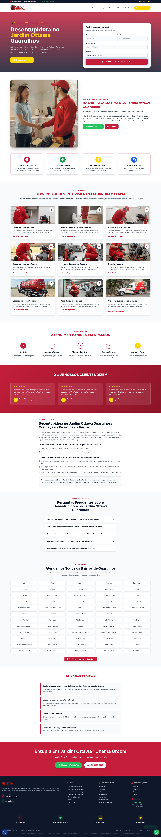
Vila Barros (80, 601)
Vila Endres (137, 620)
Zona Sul (135, 786)
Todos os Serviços (74, 797)
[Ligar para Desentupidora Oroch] (4, 832)
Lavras (137, 595)
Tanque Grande (80, 651)
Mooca (102, 789)
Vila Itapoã (137, 638)
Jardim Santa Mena (109, 608)
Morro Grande (52, 651)
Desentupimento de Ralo (75, 794)
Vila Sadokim (52, 645)
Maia (52, 583)
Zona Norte (136, 789)
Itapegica (24, 595)
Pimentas (109, 583)
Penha (102, 792)
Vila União (80, 645)
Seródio (80, 626)
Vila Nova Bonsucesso (24, 645)
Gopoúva (137, 589)
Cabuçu (24, 601)
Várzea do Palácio (108, 651)
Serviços (102, 8)
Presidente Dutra (109, 595)
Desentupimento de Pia (75, 786)
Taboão (80, 589)
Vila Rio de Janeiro (80, 595)
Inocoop (80, 608)
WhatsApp (112, 482)
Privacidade (148, 830)
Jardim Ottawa (137, 651)
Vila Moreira (109, 601)
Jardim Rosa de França (80, 632)
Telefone (120, 35)
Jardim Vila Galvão (137, 608)
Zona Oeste (136, 792)
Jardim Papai (52, 632)
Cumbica (52, 589)
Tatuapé (103, 786)
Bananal (109, 614)
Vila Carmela (80, 638)
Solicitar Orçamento (107, 802)
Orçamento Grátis (23, 60)
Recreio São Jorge (24, 626)
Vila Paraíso (80, 620)
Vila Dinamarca (109, 638)
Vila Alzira (23, 638)
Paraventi (23, 614)
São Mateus (104, 799)
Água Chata (109, 645)
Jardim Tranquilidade (108, 632)
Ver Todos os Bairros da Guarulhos (81, 659)
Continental (137, 601)
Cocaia (52, 601)
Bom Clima (52, 614)
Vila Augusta (23, 589)
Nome (88, 35)
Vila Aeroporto (137, 632)
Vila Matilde (104, 794)
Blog (118, 8)
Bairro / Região (91, 43)
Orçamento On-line (47, 1)
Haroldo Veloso (52, 626)
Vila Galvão (109, 589)
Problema (89, 51)
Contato (111, 8)
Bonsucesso (137, 583)
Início (94, 8)
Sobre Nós (127, 8)
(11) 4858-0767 (145, 1)
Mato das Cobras (24, 651)
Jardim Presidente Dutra (52, 608)
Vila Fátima (109, 620)
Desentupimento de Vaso (76, 789)
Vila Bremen (52, 638)
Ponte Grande (52, 595)
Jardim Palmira (24, 632)
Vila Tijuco (52, 620)
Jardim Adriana (108, 626)
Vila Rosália (24, 620)
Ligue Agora (111, 127)
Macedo (80, 583)
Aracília (137, 645)
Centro (23, 583)
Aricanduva (103, 797)
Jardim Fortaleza (80, 614)
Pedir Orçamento (142, 8)
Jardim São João (24, 608)
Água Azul (137, 614)
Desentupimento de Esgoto (76, 792)
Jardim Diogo (137, 626)
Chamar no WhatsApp (93, 127)
